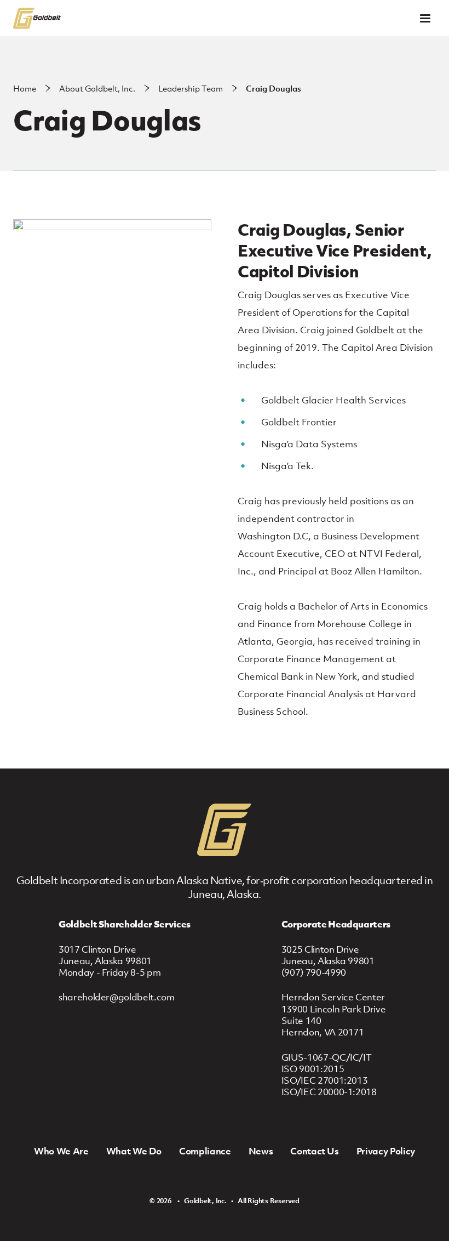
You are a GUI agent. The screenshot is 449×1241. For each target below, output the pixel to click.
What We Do (134, 1151)
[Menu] (425, 18)
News (261, 1151)
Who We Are (61, 1151)
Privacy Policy (385, 1151)
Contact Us (314, 1151)
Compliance (205, 1151)
